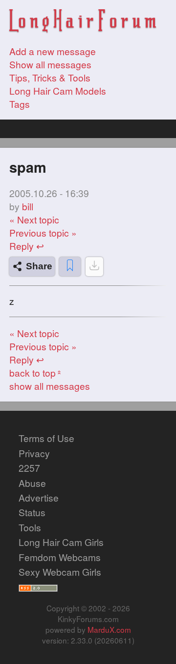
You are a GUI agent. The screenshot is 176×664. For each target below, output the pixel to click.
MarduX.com (109, 629)
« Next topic (34, 219)
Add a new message (52, 51)
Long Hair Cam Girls (61, 541)
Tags (19, 103)
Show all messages (50, 64)
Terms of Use (46, 437)
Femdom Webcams (60, 556)
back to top (36, 372)
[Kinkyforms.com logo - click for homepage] (82, 22)
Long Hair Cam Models (57, 90)
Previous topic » (43, 232)
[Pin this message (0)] (70, 266)
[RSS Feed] (38, 586)
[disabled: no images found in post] (94, 266)
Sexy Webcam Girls (60, 571)
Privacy (34, 453)
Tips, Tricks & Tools (49, 77)
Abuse (32, 482)
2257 (29, 467)
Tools (30, 527)
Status (32, 512)
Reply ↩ (26, 245)
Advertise (39, 497)
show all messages (49, 385)
